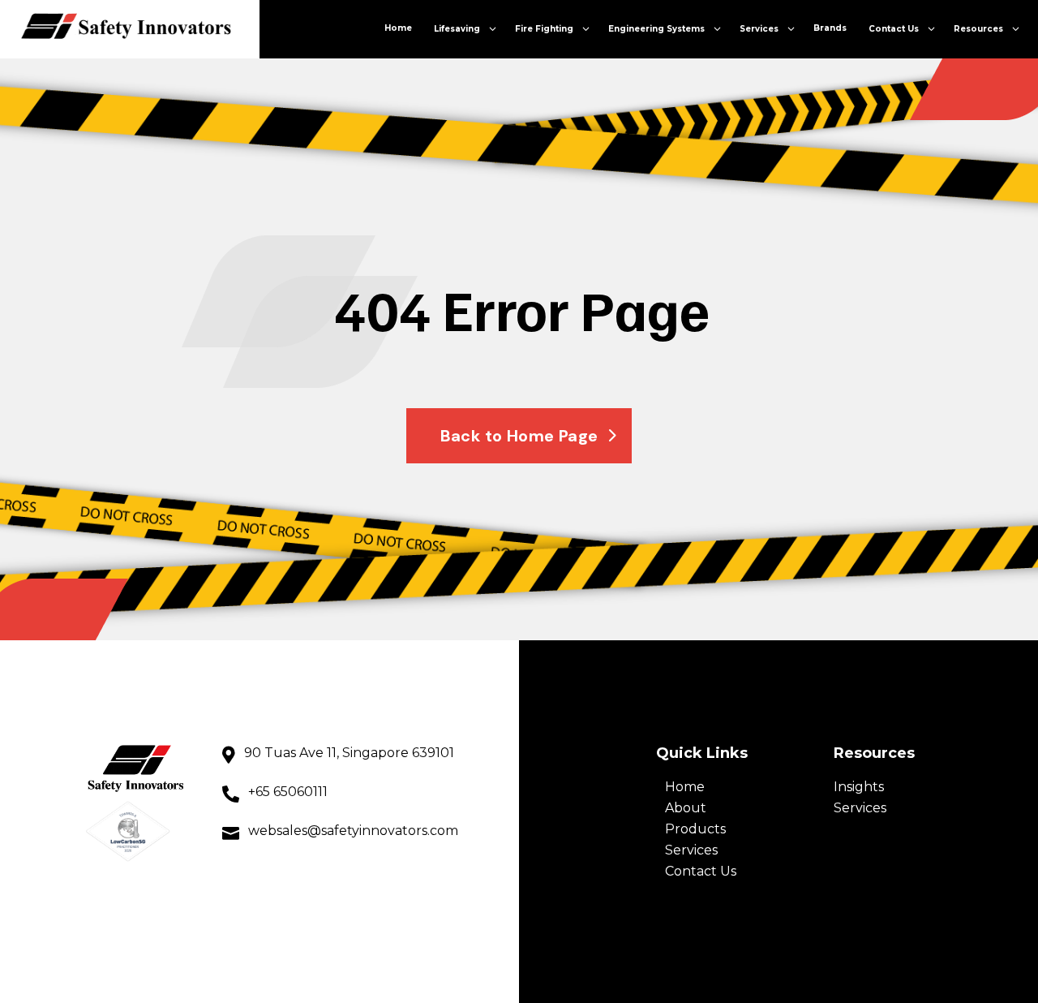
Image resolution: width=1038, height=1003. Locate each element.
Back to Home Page (519, 435)
